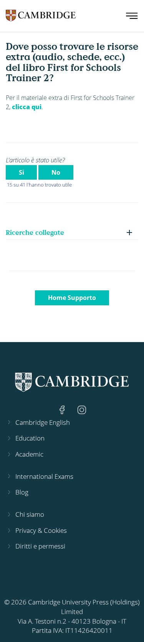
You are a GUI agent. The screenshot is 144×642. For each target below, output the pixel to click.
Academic (29, 454)
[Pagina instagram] (82, 409)
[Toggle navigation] (132, 16)
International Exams (44, 476)
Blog (21, 492)
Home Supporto (72, 297)
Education (30, 438)
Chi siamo (29, 514)
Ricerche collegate (35, 232)
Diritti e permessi (40, 546)
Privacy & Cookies (41, 530)
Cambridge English (42, 422)
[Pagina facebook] (63, 409)
